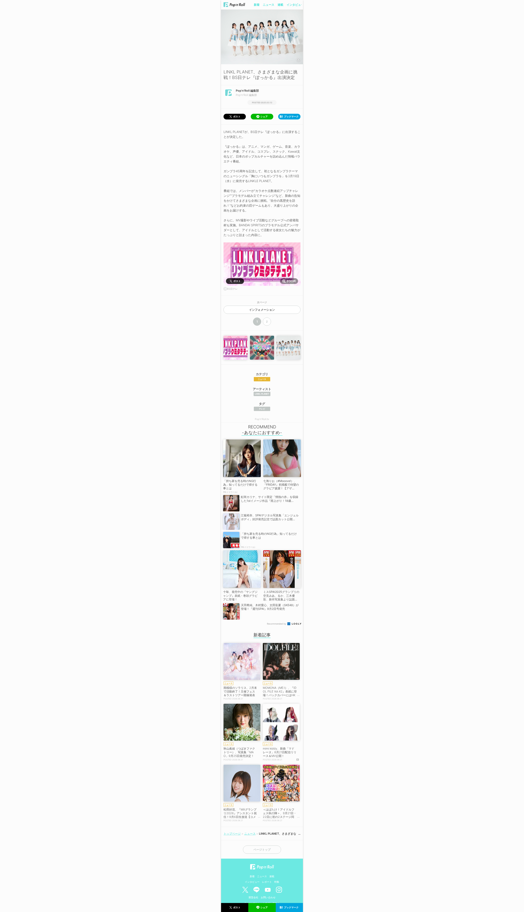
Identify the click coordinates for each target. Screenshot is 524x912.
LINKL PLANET (262, 394)
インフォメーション (262, 309)
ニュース (268, 4)
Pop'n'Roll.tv (262, 419)
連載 (280, 4)
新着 (257, 4)
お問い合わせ (268, 897)
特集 (276, 881)
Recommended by (277, 623)
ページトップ (262, 849)
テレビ (262, 409)
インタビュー (295, 4)
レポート (267, 881)
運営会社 (253, 897)
